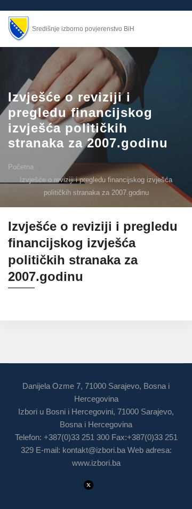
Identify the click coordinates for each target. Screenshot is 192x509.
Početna (21, 167)
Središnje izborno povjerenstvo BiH (83, 29)
